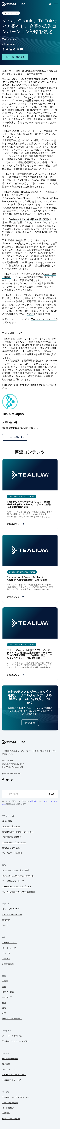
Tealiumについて (9, 942)
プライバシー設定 (10, 1102)
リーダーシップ (9, 947)
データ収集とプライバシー (14, 842)
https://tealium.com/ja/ (33, 384)
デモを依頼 (30, 722)
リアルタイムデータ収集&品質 (15, 870)
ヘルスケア (7, 997)
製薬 (4, 1007)
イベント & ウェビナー (12, 914)
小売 (4, 1013)
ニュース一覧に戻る (15, 57)
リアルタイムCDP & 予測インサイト (18, 875)
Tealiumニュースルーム (43, 319)
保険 (4, 1002)
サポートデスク (9, 1069)
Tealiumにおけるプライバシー (15, 1097)
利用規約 (33, 801)
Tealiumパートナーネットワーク (16, 1041)
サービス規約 (8, 1108)
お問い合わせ (8, 963)
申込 (51, 794)
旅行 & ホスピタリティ (12, 1018)
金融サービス (8, 991)
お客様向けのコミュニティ (14, 1074)
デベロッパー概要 (10, 1058)
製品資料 (6, 1064)
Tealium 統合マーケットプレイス (16, 886)
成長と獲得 (7, 821)
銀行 (4, 986)
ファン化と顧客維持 (11, 826)
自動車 (5, 981)
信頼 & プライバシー (11, 1118)
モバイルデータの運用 (12, 853)
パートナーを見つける (12, 1035)
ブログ (5, 925)
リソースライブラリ (11, 909)
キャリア (6, 958)
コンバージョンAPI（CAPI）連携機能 (18, 891)
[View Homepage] (14, 4)
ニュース (6, 953)
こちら (30, 313)
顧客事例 (6, 919)
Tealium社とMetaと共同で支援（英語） (29, 219)
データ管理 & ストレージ (13, 881)
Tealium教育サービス (11, 1080)
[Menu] (56, 4)
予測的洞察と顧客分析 (12, 837)
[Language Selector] (50, 4)
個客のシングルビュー (12, 847)
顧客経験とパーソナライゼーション (17, 831)
